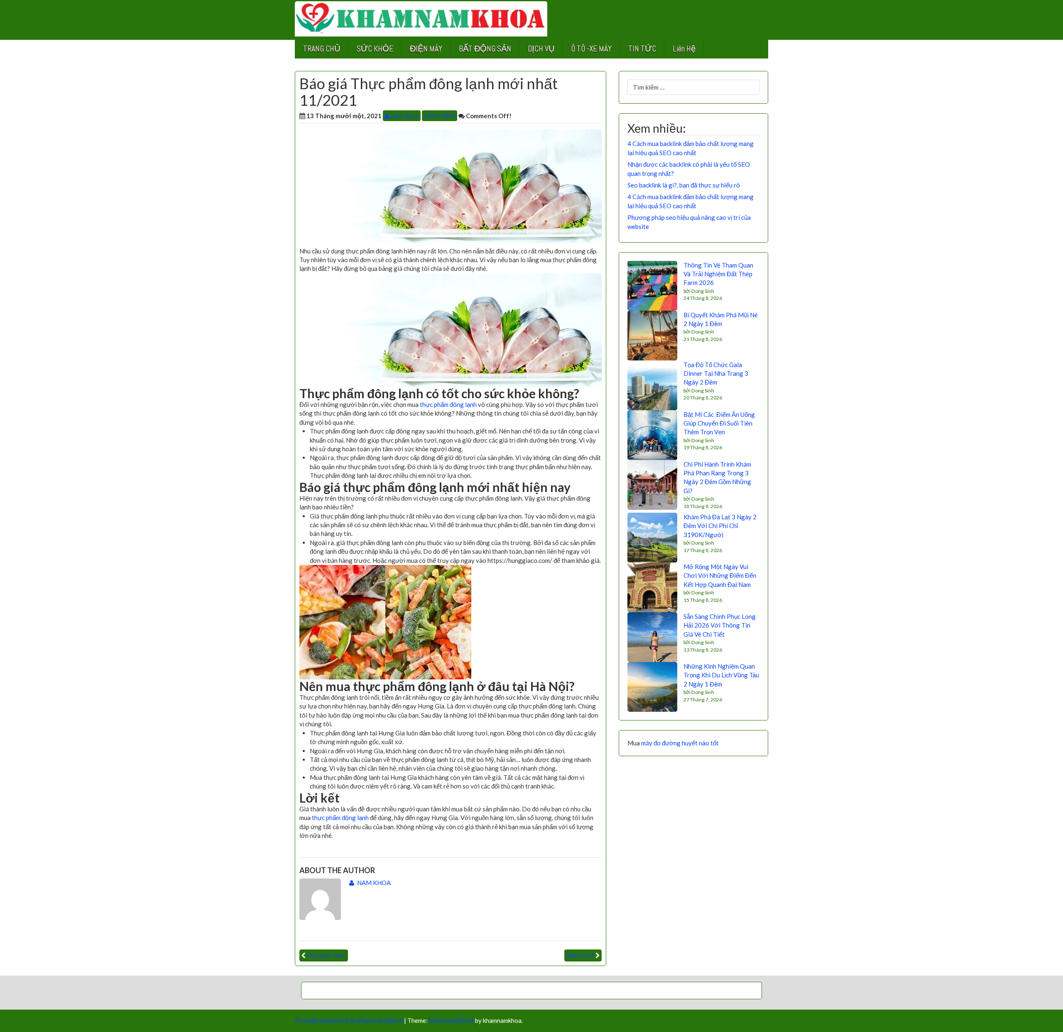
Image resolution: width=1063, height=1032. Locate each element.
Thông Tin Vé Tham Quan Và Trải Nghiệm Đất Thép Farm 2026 (718, 274)
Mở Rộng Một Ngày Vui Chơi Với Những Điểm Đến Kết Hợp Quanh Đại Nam (719, 575)
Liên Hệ (684, 49)
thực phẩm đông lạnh (448, 404)
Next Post (580, 955)
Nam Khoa (404, 115)
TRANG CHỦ (321, 49)
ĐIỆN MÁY (426, 49)
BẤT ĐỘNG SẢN (485, 49)
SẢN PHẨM (440, 115)
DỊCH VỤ (541, 49)
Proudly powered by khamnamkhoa (349, 1020)
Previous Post (326, 955)
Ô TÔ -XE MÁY (591, 49)
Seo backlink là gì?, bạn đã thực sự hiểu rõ (683, 185)
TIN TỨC (642, 49)
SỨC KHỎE (375, 49)
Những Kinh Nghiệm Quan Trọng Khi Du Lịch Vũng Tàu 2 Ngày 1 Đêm (721, 675)
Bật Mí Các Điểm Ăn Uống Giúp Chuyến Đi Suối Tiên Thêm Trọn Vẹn (719, 423)
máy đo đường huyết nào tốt (680, 743)
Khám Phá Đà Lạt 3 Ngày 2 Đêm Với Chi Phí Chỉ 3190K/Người (720, 525)
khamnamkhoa (451, 1020)
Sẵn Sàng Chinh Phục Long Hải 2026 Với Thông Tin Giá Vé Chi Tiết (719, 625)
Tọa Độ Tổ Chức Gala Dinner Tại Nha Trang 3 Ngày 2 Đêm (715, 373)
